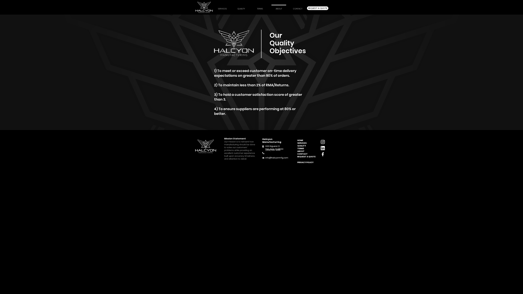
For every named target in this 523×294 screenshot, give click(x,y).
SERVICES (302, 143)
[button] (260, 7)
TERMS (300, 148)
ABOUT (300, 151)
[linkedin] (323, 148)
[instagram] (323, 142)
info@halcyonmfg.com (276, 157)
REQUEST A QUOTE (305, 156)
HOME (300, 140)
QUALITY (301, 145)
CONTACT (302, 154)
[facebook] (323, 154)
